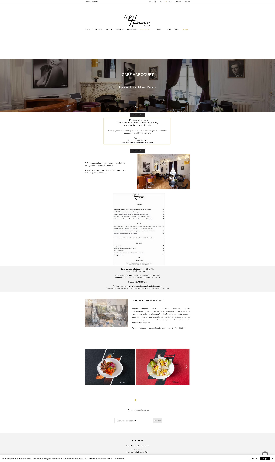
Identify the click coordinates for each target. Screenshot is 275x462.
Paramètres (253, 458)
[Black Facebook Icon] (133, 440)
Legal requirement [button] (136, 450)
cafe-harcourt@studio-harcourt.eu (141, 142)
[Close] (272, 458)
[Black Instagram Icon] (142, 440)
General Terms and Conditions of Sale (137, 446)
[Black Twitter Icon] (136, 440)
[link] (155, 2)
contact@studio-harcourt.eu (159, 328)
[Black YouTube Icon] (139, 440)
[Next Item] (186, 367)
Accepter (265, 458)
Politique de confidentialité (115, 458)
